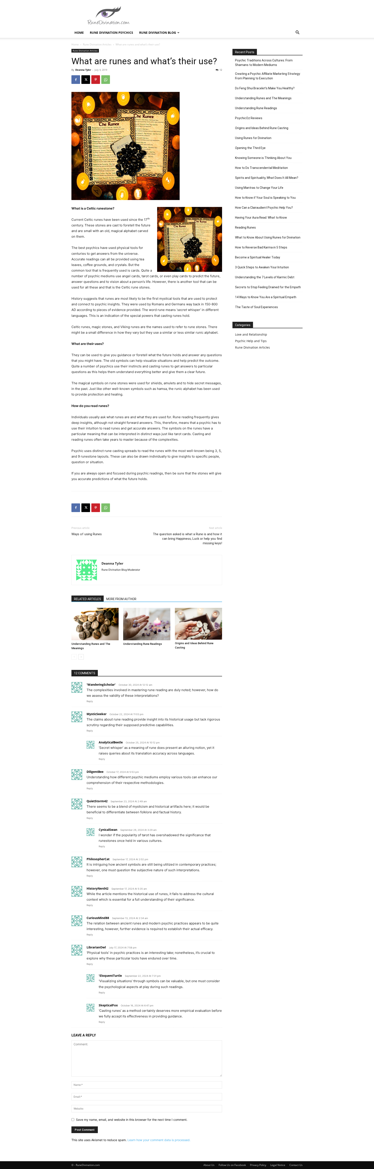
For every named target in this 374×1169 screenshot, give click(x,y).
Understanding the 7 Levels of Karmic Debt (264, 277)
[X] (85, 79)
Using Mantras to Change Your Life (259, 187)
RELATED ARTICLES (87, 599)
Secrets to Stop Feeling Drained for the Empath (268, 287)
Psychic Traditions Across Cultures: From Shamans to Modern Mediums (264, 63)
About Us (208, 1165)
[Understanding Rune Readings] (146, 624)
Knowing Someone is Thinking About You (263, 158)
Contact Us (296, 1165)
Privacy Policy (258, 1165)
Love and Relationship (251, 334)
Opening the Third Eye (250, 148)
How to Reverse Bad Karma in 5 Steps (261, 247)
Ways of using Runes (86, 534)
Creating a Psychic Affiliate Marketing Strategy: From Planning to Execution (268, 76)
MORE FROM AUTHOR (121, 599)
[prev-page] (74, 657)
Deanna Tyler (83, 69)
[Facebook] (75, 79)
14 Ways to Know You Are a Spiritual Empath (265, 297)
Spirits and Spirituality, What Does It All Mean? (266, 177)
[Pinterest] (95, 79)
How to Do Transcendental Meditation (261, 168)
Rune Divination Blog (157, 32)
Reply (90, 701)
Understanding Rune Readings (142, 643)
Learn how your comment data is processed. (158, 1140)
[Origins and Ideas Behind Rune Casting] (198, 624)
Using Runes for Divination (253, 138)
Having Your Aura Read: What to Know (261, 217)
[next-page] (81, 657)
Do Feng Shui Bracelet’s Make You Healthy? (265, 88)
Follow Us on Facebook (232, 1165)
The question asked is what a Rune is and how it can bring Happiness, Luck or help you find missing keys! (187, 538)
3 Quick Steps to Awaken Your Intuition (262, 267)
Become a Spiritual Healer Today (257, 257)
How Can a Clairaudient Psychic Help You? (264, 207)
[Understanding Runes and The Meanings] (95, 624)
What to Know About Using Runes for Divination (267, 237)
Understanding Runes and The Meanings (263, 98)
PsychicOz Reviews (248, 118)
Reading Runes (245, 227)
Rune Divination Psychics (111, 32)
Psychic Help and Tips (251, 341)
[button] (297, 33)
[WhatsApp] (105, 79)
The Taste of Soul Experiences (256, 307)
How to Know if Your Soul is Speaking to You (265, 197)
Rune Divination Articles (97, 44)
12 (220, 69)
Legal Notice (277, 1165)
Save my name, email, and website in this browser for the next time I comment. (131, 1119)
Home (79, 32)
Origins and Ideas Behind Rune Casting (261, 128)
